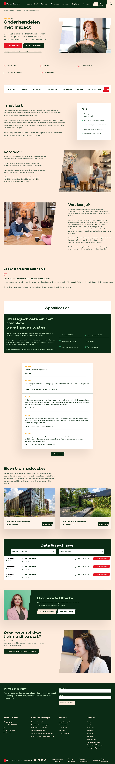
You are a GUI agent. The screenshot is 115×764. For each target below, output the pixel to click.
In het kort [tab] (12, 89)
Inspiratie (75, 4)
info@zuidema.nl (11, 728)
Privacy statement (71, 760)
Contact (8, 733)
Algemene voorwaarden (83, 760)
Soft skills (90, 736)
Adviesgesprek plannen (94, 748)
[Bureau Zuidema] (12, 4)
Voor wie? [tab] (24, 89)
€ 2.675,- (15, 66)
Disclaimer (96, 760)
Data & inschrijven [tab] (94, 89)
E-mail (61, 695)
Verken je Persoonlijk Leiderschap (42, 733)
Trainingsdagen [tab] (51, 89)
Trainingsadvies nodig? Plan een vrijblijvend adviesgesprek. (23, 52)
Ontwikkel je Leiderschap (39, 728)
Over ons (86, 4)
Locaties (89, 725)
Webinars (90, 730)
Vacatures (90, 733)
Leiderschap (63, 728)
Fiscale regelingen (104, 760)
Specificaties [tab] (67, 89)
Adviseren (62, 730)
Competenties (91, 739)
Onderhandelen (64, 733)
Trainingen (55, 4)
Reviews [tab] (80, 89)
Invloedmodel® (73, 282)
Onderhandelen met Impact (40, 725)
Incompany (65, 4)
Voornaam (63, 688)
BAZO (97, 224)
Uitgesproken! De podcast (95, 745)
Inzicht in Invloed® (32, 4)
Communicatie (63, 725)
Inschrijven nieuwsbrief (67, 703)
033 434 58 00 (10, 730)
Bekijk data (10, 561)
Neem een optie (83, 558)
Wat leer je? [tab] (36, 89)
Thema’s (44, 4)
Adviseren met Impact (38, 730)
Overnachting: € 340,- (69, 341)
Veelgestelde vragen (93, 742)
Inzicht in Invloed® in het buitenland (42, 736)
